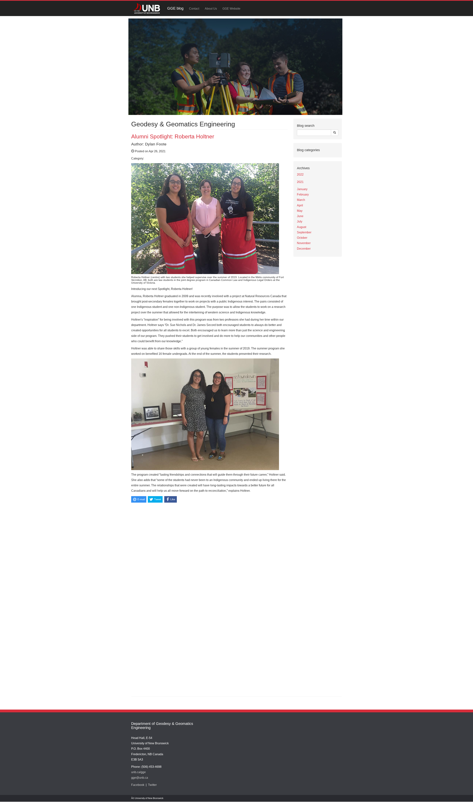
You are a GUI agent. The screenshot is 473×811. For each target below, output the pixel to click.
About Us (211, 8)
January (302, 189)
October (302, 237)
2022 (300, 174)
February (303, 194)
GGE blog (175, 8)
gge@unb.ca (139, 777)
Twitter (152, 784)
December (304, 248)
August (301, 227)
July (299, 221)
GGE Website (231, 8)
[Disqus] (209, 550)
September (304, 232)
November (304, 243)
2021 (300, 181)
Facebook (137, 784)
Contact (194, 8)
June (300, 216)
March (301, 199)
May (299, 210)
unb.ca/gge (138, 772)
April (300, 205)
